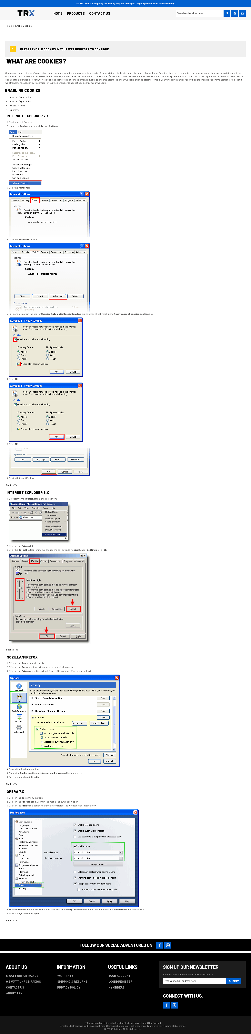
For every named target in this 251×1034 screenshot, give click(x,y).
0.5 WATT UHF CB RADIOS (23, 981)
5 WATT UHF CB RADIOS (22, 975)
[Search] (227, 13)
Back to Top (12, 485)
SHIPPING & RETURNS (72, 981)
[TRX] (26, 13)
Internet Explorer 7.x (20, 96)
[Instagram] (167, 945)
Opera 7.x (14, 109)
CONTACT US (15, 987)
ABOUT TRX (14, 993)
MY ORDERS (116, 987)
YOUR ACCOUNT (119, 975)
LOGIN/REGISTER (120, 981)
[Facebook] (159, 945)
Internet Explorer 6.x (20, 101)
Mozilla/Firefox (17, 105)
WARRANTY (65, 975)
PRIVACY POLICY (68, 987)
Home (8, 25)
